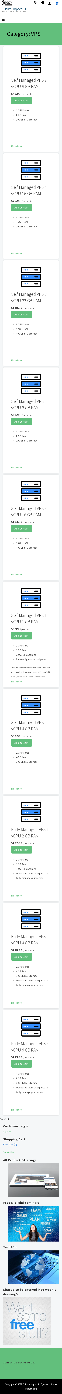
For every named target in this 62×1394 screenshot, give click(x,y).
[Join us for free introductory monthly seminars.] (33, 1224)
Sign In (7, 1131)
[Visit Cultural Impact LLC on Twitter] (5, 1369)
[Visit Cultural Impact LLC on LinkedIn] (12, 1369)
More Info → (18, 146)
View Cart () (10, 1144)
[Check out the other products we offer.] (33, 1180)
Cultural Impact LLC (14, 9)
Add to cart (21, 100)
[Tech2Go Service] (33, 1267)
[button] (6, 20)
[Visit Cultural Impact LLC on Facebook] (17, 1369)
